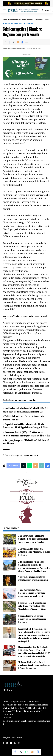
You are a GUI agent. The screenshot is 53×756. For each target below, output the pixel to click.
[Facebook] (3, 743)
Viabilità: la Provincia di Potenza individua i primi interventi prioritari (24, 418)
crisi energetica (15, 455)
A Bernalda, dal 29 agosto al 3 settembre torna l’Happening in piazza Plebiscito (34, 551)
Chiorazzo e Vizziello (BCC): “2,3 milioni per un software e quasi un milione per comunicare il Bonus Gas (26, 434)
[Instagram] (15, 743)
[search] (42, 10)
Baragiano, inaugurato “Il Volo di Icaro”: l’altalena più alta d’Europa (26, 442)
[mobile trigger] (5, 10)
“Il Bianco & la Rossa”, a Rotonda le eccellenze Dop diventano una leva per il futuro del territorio (34, 665)
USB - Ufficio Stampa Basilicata (14, 48)
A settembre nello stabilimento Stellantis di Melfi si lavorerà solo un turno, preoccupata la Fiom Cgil (25, 410)
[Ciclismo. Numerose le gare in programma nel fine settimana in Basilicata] (9, 619)
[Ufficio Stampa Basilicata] (23, 10)
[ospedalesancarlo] (26, 15)
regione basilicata (30, 455)
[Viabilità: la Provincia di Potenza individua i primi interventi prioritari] (9, 580)
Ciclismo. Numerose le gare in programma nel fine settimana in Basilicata (32, 618)
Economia (29, 23)
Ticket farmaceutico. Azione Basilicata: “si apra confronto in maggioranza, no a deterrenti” (31, 592)
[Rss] (19, 743)
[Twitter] (7, 743)
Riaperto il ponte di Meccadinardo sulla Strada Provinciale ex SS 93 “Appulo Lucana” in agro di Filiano (25, 426)
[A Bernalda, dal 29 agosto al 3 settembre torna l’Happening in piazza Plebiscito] (9, 552)
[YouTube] (11, 743)
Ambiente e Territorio (13, 23)
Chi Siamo (8, 690)
